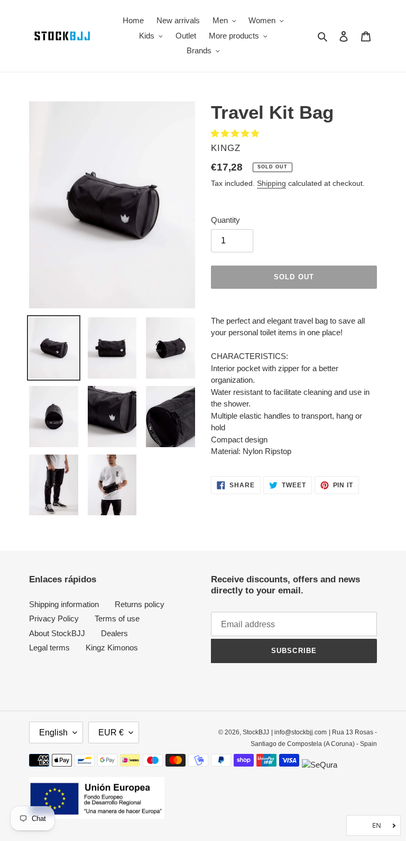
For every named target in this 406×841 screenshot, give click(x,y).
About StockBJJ (57, 633)
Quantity (225, 219)
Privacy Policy (54, 618)
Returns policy (139, 604)
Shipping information (64, 604)
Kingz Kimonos (112, 647)
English (53, 732)
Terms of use (117, 618)
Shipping (271, 183)
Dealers (114, 633)
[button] (236, 133)
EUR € (111, 732)
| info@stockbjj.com (299, 732)
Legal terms (49, 647)
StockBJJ (256, 732)
